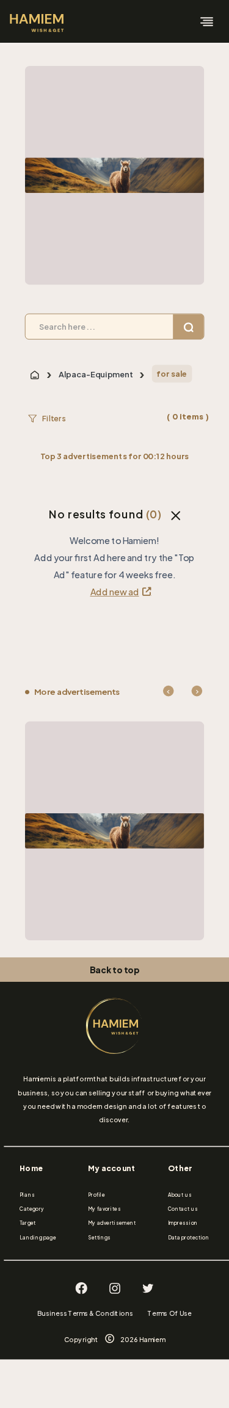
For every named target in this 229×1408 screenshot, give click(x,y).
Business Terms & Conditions (85, 1314)
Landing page (38, 1238)
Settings (99, 1238)
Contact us (183, 1209)
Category (32, 1209)
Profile (97, 1195)
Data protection (188, 1238)
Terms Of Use (170, 1314)
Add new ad (114, 591)
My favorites (104, 1209)
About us (180, 1195)
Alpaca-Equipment (96, 374)
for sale (171, 373)
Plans (27, 1195)
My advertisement (112, 1224)
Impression (183, 1224)
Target (28, 1224)
